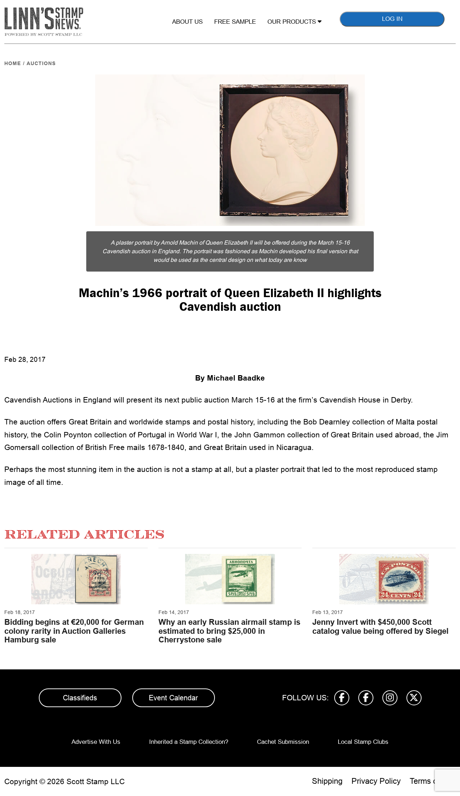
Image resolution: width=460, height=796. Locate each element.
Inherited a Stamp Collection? (188, 741)
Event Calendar (173, 698)
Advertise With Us (96, 741)
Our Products (292, 21)
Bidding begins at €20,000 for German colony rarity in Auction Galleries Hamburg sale (74, 631)
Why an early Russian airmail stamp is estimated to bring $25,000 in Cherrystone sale (229, 631)
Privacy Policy (376, 781)
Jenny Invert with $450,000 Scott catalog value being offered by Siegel (380, 626)
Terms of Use (433, 781)
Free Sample (235, 21)
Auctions (41, 63)
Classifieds (80, 698)
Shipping (327, 781)
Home (12, 63)
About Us (187, 21)
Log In (392, 18)
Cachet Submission (283, 741)
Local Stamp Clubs (363, 741)
